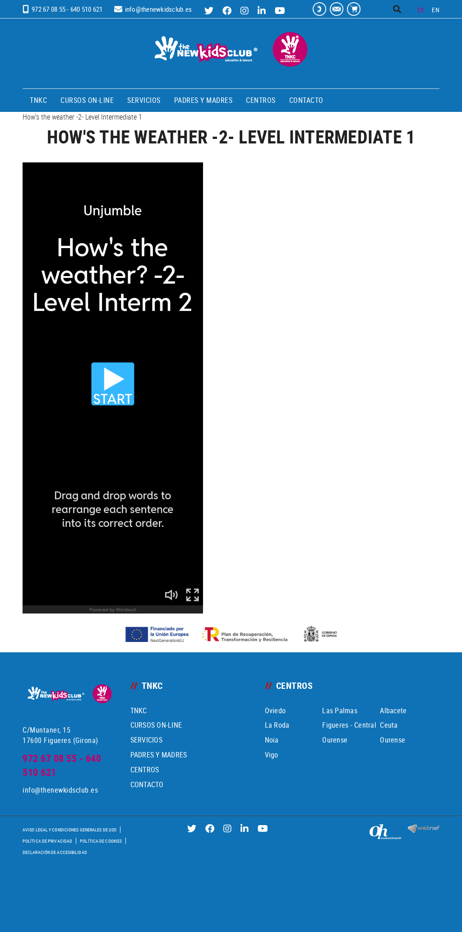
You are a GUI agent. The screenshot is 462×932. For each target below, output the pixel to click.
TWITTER (210, 10)
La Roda (277, 725)
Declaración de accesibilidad (55, 852)
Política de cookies (101, 841)
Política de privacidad (47, 841)
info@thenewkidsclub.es (158, 9)
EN (435, 9)
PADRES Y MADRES (158, 755)
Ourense (334, 740)
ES (420, 9)
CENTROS (144, 770)
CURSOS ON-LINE (156, 725)
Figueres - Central (349, 725)
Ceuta (388, 725)
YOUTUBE (281, 10)
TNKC (138, 710)
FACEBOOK (228, 10)
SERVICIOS (146, 740)
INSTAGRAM (245, 10)
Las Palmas (339, 710)
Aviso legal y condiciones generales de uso (69, 829)
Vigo (271, 755)
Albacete (393, 710)
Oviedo (275, 710)
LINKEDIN (263, 10)
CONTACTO (147, 784)
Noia (272, 740)
